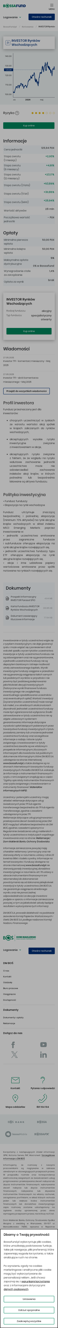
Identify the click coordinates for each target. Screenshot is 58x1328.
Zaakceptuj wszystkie (29, 1321)
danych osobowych (16, 1289)
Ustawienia (29, 1299)
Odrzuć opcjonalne (29, 1310)
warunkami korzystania (35, 1281)
